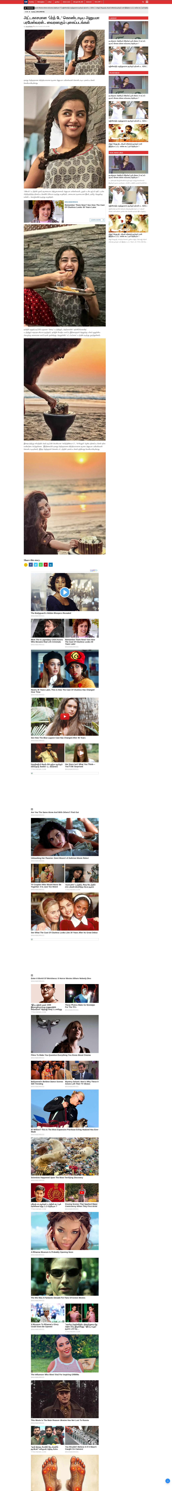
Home (26, 12)
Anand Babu (29, 26)
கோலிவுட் (31, 2)
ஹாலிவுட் (57, 2)
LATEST (112, 18)
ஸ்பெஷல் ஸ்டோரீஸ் (78, 2)
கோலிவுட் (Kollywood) (37, 12)
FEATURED (114, 73)
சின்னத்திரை (40, 2)
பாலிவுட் (50, 2)
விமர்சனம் (89, 2)
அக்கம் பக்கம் (66, 2)
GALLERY (98, 2)
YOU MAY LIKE (116, 153)
